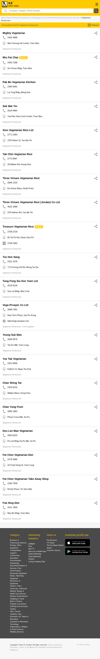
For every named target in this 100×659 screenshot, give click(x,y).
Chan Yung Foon (13, 406)
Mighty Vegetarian (14, 33)
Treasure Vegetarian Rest (18, 226)
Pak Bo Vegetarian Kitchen (19, 82)
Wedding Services (17, 632)
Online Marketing (34, 554)
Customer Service (53, 550)
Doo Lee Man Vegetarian (18, 430)
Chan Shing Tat (12, 382)
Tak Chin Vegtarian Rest (17, 154)
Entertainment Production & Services (64, 18)
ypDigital (31, 544)
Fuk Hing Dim (11, 502)
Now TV (31, 549)
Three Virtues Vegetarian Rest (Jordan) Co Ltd (31, 202)
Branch (23, 58)
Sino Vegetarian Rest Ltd (18, 130)
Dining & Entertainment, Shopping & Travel (29, 18)
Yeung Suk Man (12, 334)
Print (30, 546)
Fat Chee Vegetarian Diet (18, 454)
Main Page (5, 18)
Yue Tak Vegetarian (14, 358)
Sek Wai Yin (10, 106)
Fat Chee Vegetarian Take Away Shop (26, 478)
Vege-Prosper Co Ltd (15, 305)
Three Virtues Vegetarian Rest (21, 178)
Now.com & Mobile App (37, 551)
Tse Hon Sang (11, 257)
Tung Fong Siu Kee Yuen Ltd (20, 281)
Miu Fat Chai (10, 57)
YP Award (50, 543)
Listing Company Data (36, 562)
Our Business (52, 540)
